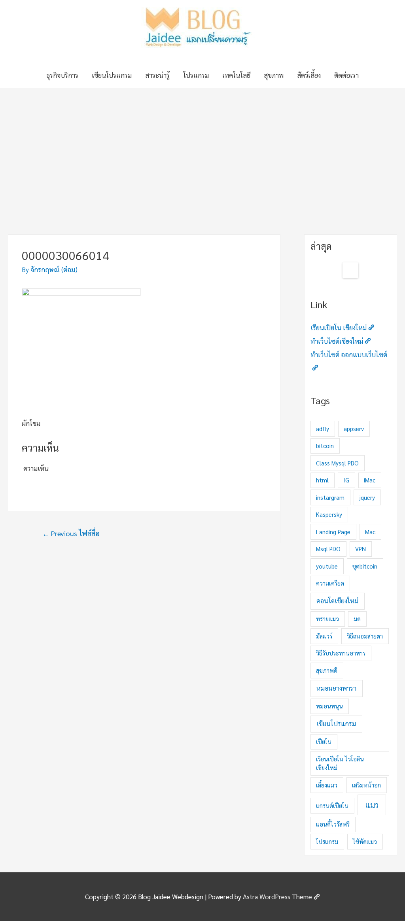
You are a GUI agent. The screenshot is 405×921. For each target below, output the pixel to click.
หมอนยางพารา (336, 688)
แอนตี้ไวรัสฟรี (333, 824)
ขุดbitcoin (364, 566)
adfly (322, 428)
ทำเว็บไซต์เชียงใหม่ (336, 341)
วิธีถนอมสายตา (365, 636)
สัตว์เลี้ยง (309, 75)
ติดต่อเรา (346, 75)
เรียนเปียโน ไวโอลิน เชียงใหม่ (340, 763)
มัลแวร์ (324, 636)
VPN (360, 548)
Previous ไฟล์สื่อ (71, 533)
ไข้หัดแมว (365, 841)
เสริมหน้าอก (366, 785)
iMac (369, 480)
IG (346, 480)
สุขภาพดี (326, 670)
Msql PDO (328, 548)
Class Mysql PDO (337, 463)
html (322, 480)
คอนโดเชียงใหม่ (337, 601)
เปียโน (323, 741)
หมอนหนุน (329, 706)
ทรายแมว (327, 618)
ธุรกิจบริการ (62, 75)
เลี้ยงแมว (326, 785)
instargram (330, 497)
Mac (370, 531)
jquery (367, 497)
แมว (372, 805)
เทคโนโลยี (236, 75)
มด (357, 618)
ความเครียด (330, 583)
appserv (354, 428)
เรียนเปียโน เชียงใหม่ (338, 327)
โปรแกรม (196, 75)
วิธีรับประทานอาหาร (340, 653)
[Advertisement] (202, 148)
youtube (327, 566)
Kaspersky (329, 514)
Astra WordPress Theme (277, 896)
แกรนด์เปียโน (332, 805)
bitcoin (325, 445)
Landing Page (333, 531)
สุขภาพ (274, 75)
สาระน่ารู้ (157, 75)
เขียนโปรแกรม (112, 75)
